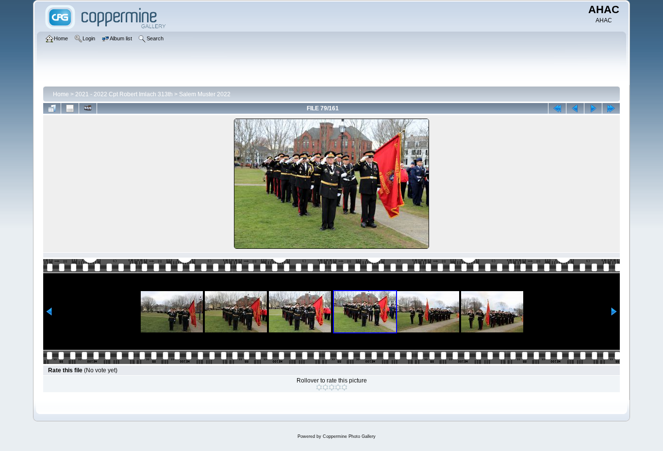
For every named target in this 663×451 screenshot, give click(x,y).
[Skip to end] (611, 108)
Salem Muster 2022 (205, 94)
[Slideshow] (88, 108)
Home (61, 94)
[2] (325, 387)
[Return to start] (557, 108)
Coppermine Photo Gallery (349, 436)
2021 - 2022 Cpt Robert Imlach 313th (124, 94)
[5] (344, 387)
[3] (332, 387)
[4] (338, 387)
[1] (319, 387)
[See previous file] (575, 108)
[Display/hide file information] (70, 108)
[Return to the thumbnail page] (52, 108)
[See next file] (593, 108)
